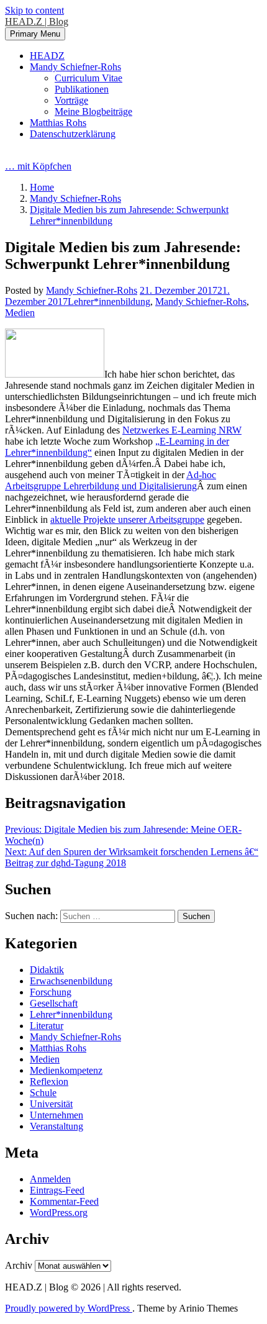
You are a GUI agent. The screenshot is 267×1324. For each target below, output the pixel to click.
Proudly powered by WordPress (68, 1308)
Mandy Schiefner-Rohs (75, 66)
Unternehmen (56, 1115)
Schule (43, 1092)
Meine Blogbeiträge (93, 111)
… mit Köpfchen (38, 166)
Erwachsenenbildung (71, 981)
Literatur (46, 1025)
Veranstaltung (56, 1126)
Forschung (50, 992)
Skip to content (34, 10)
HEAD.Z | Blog (36, 21)
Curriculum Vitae (88, 78)
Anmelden (50, 1179)
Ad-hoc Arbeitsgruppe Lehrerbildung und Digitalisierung (110, 480)
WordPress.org (59, 1212)
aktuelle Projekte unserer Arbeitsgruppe (127, 519)
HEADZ (47, 55)
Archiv (18, 1265)
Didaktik (47, 969)
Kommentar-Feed (64, 1201)
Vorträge (71, 100)
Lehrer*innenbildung (109, 301)
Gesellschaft (54, 1003)
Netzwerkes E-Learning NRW (182, 430)
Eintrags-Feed (57, 1190)
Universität (51, 1104)
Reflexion (49, 1081)
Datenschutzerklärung (72, 134)
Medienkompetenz (66, 1070)
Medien (20, 312)
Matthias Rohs (58, 122)
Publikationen (82, 89)
